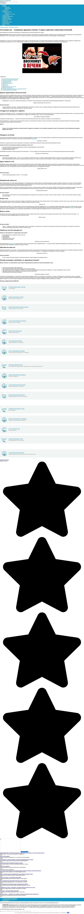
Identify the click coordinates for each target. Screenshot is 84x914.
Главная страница (4, 27)
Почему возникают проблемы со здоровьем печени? (14, 88)
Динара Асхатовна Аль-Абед (16, 297)
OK (68, 912)
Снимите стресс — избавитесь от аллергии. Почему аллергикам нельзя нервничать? (19, 894)
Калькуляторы (5, 22)
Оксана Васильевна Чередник (16, 452)
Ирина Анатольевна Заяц (15, 331)
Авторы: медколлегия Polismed (9, 89)
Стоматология (5, 15)
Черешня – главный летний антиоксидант (9, 890)
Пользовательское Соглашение (9, 899)
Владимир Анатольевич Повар (16, 408)
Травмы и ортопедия (7, 21)
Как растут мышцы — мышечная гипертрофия (10, 877)
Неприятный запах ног (7, 83)
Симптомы (7, 7)
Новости (4, 5)
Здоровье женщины (7, 11)
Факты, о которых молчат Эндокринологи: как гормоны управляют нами (16, 874)
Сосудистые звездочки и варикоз (9, 79)
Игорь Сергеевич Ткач (14, 428)
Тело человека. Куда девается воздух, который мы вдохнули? (14, 884)
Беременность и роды (10, 13)
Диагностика (8, 8)
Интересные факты (4, 459)
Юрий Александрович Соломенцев (18, 418)
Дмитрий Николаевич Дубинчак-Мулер (18, 307)
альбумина (72, 207)
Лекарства (4, 10)
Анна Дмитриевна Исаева (15, 341)
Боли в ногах (5, 85)
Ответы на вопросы (6, 19)
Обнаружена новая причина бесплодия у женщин (11, 862)
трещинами (34, 138)
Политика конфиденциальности (9, 898)
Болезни (4, 6)
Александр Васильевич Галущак (17, 287)
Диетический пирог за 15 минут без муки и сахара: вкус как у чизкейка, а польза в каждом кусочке (22, 852)
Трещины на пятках (6, 81)
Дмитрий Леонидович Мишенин (17, 395)
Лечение (7, 9)
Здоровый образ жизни (7, 16)
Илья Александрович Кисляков (17, 351)
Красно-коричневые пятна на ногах (10, 78)
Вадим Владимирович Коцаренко (17, 374)
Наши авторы (5, 900)
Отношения (5, 20)
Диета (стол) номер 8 (5, 856)
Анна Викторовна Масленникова (17, 384)
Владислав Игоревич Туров (16, 438)
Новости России (6, 24)
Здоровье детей (6, 17)
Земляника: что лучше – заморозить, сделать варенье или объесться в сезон (17, 887)
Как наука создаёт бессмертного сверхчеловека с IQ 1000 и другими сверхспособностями (20, 870)
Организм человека (6, 18)
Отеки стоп (4, 84)
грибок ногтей (12, 243)
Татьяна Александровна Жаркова (17, 321)
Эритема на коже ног (7, 87)
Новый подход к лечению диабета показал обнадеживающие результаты (16, 859)
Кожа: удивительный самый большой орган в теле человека (13, 880)
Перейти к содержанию (5, 0)
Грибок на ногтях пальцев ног (9, 86)
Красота (7, 12)
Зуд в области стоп (6, 82)
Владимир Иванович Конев (16, 364)
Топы (3, 25)
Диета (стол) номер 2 (5, 866)
